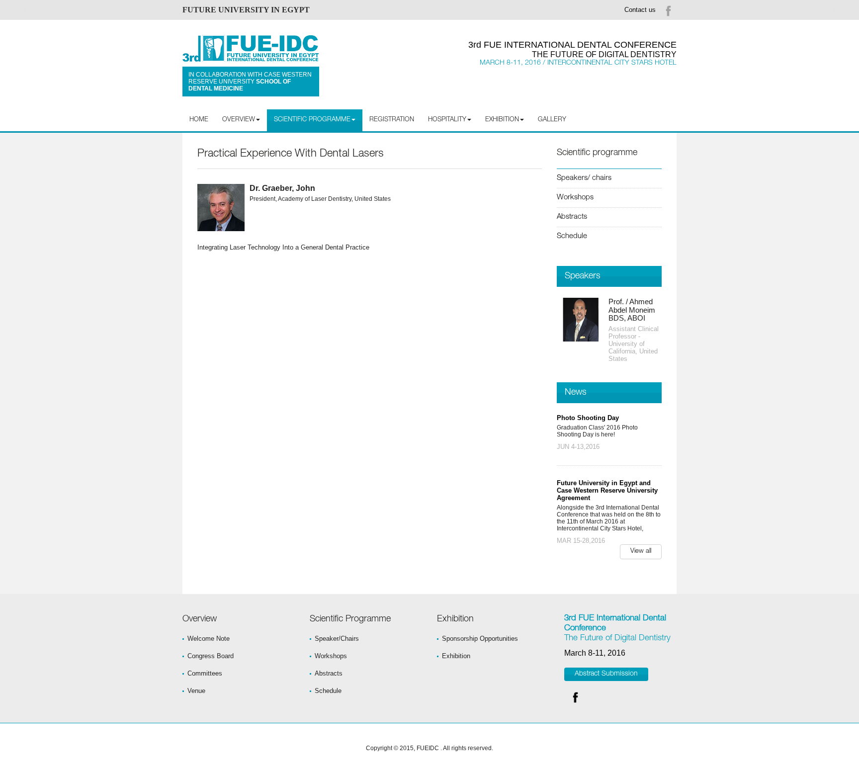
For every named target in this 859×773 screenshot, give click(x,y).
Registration (391, 120)
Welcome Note (208, 638)
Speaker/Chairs (337, 638)
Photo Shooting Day (588, 418)
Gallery (552, 120)
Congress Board (210, 656)
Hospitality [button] (447, 120)
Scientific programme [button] (312, 120)
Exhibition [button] (502, 120)
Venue (196, 690)
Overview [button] (238, 120)
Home (198, 120)
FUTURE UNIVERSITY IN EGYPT (246, 9)
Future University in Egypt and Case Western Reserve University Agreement (607, 490)
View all (640, 551)
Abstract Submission (606, 674)
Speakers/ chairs (584, 178)
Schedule (572, 236)
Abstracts (572, 217)
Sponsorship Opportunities (480, 638)
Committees (204, 673)
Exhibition (456, 656)
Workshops (575, 197)
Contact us (640, 9)
